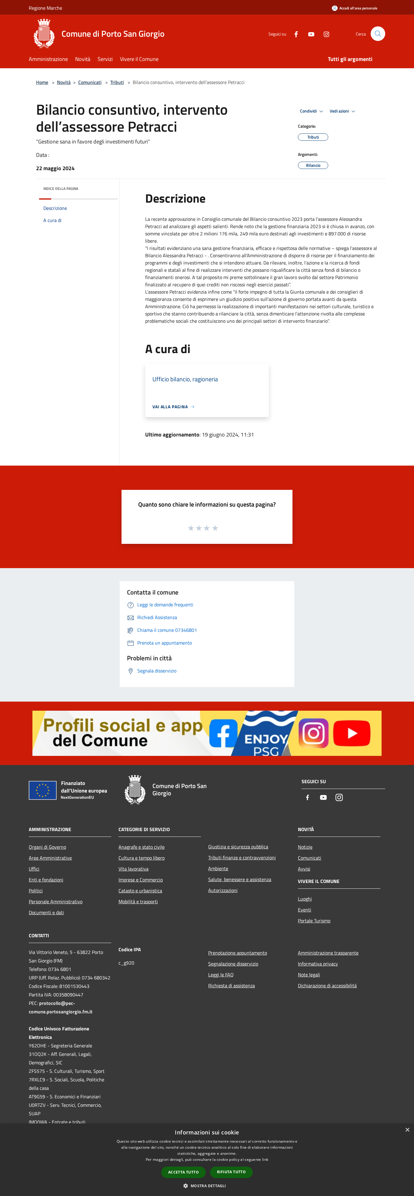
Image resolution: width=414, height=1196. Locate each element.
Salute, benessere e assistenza (239, 879)
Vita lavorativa (134, 868)
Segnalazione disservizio (233, 963)
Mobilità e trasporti (138, 901)
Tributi (117, 82)
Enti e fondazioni (46, 879)
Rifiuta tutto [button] (231, 1171)
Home (42, 82)
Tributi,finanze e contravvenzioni (242, 857)
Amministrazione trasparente (328, 952)
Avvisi (304, 868)
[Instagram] (324, 33)
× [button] (407, 1130)
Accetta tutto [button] (183, 1172)
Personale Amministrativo (55, 901)
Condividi (309, 111)
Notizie (305, 847)
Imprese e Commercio (141, 879)
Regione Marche (45, 8)
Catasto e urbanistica (140, 890)
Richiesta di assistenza (231, 985)
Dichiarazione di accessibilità (327, 985)
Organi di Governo (47, 847)
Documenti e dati (46, 912)
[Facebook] (294, 33)
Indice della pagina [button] (60, 188)
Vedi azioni (340, 111)
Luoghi (305, 898)
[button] (207, 1186)
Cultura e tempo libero (142, 857)
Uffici (34, 868)
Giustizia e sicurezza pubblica (238, 846)
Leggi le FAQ (221, 974)
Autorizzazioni (223, 890)
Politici (36, 890)
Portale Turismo (314, 920)
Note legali (309, 974)
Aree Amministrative (50, 857)
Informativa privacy (318, 963)
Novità (64, 82)
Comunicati (90, 82)
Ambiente (218, 868)
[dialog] (207, 1160)
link (265, 1159)
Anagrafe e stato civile (142, 847)
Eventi (304, 909)
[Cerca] (378, 33)
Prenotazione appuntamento (237, 952)
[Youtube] (309, 33)
